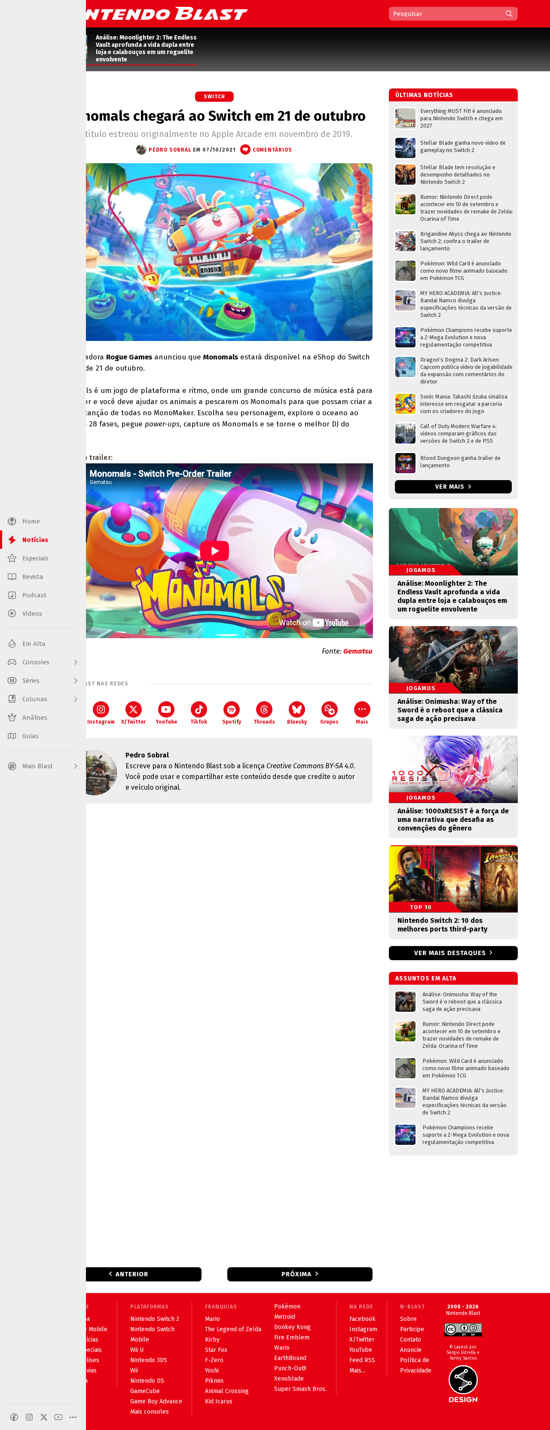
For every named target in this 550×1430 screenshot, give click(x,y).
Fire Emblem (291, 1337)
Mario (212, 1319)
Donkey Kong (292, 1327)
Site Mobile (91, 1329)
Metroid (284, 1316)
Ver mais (450, 486)
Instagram (101, 722)
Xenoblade (289, 1378)
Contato (410, 1339)
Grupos (329, 722)
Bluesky (297, 722)
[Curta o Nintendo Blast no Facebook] (14, 1417)
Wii (134, 1370)
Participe (412, 1329)
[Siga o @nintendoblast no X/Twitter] (44, 1417)
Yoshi (212, 1370)
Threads (264, 722)
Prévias (86, 1370)
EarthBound (290, 1358)
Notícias (87, 1339)
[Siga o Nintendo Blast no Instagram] (29, 1417)
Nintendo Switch (152, 1329)
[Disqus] (214, 923)
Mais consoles (149, 1411)
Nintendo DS (147, 1380)
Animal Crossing (227, 1391)
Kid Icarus (218, 1401)
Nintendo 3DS (148, 1360)
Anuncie (411, 1350)
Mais (362, 722)
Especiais (89, 1350)
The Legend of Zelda (233, 1329)
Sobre (408, 1319)
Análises (87, 1360)
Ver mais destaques (450, 953)
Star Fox (216, 1350)
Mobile (139, 1339)
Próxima (296, 1274)
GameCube (145, 1391)
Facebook (362, 1319)
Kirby (212, 1339)
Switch (214, 97)
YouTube (166, 722)
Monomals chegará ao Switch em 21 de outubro (214, 116)
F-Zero (214, 1360)
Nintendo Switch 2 (154, 1319)
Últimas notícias (424, 95)
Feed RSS (362, 1360)
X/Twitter (133, 722)
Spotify (231, 722)
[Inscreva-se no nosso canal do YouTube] (58, 1417)
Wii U (137, 1350)
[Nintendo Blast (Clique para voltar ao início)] (152, 13)
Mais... (357, 1370)
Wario (282, 1347)
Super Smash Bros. (300, 1389)
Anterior (132, 1274)
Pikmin (214, 1380)
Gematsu (358, 651)
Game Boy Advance (156, 1401)
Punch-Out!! (290, 1368)
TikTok (198, 722)
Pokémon (287, 1306)
